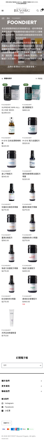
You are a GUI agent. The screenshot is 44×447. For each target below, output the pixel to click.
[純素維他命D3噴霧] (32, 223)
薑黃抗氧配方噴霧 (29, 207)
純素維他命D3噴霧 (29, 238)
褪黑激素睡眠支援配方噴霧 (31, 175)
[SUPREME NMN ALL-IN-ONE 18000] (12, 93)
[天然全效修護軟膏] (12, 318)
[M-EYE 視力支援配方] (32, 126)
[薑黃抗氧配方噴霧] (32, 192)
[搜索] (37, 10)
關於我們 (6, 381)
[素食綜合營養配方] (32, 284)
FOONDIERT (6, 104)
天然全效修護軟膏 (9, 333)
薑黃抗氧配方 (7, 238)
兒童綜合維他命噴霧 (10, 207)
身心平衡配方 (7, 174)
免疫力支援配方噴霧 (10, 268)
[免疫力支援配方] (32, 253)
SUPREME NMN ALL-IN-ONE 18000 (11, 109)
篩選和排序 (8, 78)
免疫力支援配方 (28, 268)
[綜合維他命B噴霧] (12, 284)
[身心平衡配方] (12, 159)
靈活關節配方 (27, 107)
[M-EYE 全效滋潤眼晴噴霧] (12, 126)
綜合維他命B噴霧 (9, 299)
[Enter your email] (40, 365)
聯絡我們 (6, 391)
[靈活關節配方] (32, 93)
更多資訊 (6, 386)
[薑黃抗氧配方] (12, 223)
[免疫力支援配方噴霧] (12, 253)
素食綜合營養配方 (29, 299)
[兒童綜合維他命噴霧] (12, 192)
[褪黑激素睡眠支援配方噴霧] (32, 159)
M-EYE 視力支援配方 (31, 141)
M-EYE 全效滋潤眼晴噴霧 (11, 142)
